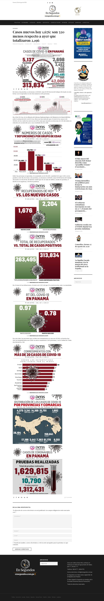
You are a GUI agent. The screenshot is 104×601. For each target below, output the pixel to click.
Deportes (46, 22)
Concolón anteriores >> (86, 103)
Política (17, 22)
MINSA (55, 43)
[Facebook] (48, 2)
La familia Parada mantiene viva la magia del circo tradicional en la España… (82, 264)
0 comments (69, 497)
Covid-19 (44, 43)
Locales (32, 22)
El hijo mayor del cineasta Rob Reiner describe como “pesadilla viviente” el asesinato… (83, 163)
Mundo (39, 22)
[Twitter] (50, 2)
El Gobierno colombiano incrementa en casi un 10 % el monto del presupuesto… (83, 206)
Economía (25, 22)
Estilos (71, 22)
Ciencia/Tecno (55, 22)
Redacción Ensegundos (18, 43)
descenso (50, 43)
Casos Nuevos (37, 43)
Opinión (64, 22)
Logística (86, 22)
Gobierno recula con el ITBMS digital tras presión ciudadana (83, 226)
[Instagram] (52, 2)
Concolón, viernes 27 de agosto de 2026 (83, 93)
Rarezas (78, 22)
